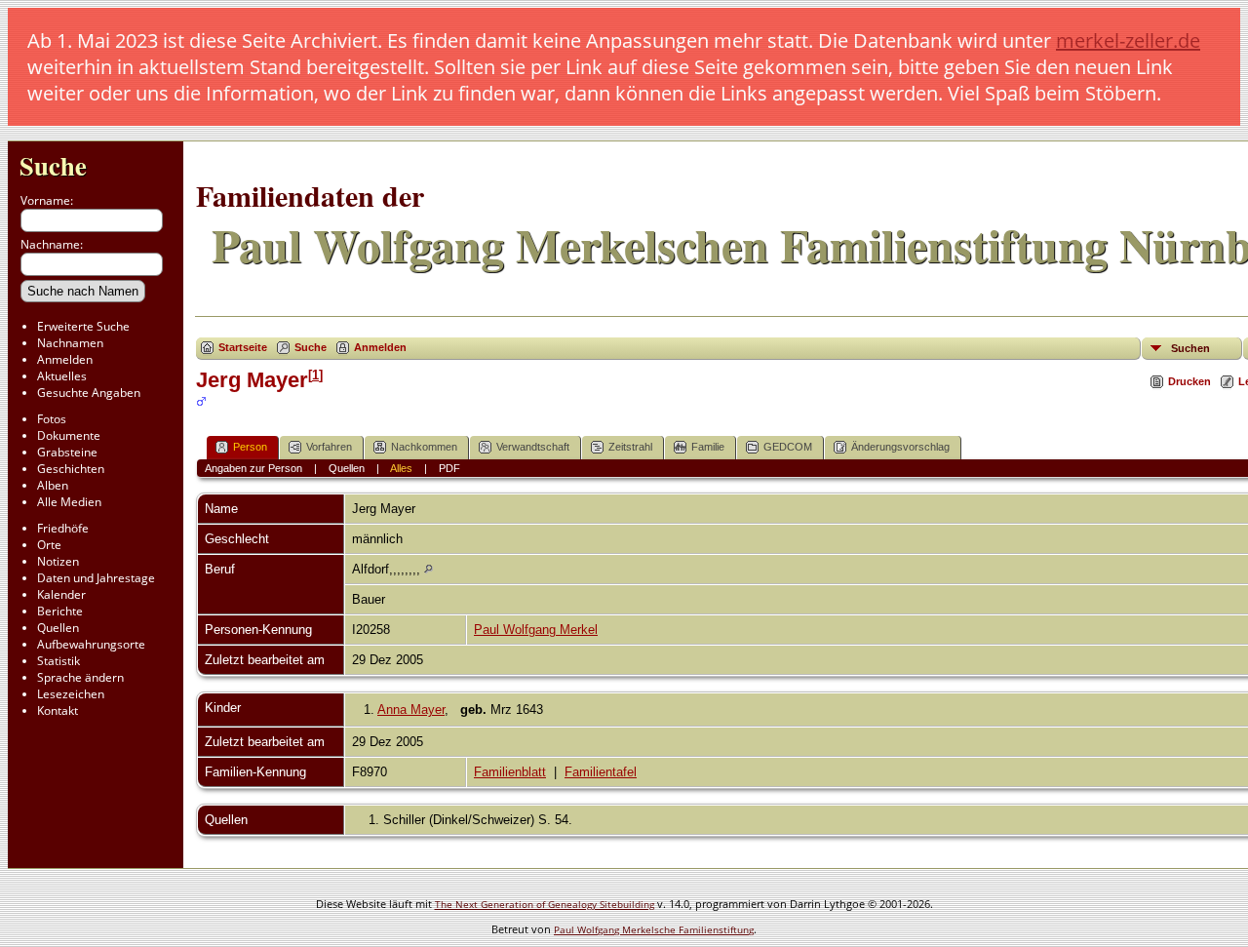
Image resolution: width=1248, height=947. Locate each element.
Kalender (61, 594)
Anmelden (65, 359)
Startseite (242, 347)
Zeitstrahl (630, 447)
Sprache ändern (80, 677)
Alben (52, 485)
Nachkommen (424, 447)
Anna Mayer (411, 709)
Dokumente (68, 435)
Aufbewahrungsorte (91, 644)
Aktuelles (62, 376)
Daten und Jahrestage (96, 578)
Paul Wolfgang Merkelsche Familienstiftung (654, 929)
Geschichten (70, 468)
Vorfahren (329, 447)
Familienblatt (510, 772)
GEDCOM (787, 447)
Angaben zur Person (253, 468)
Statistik (58, 660)
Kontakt (57, 710)
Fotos (51, 419)
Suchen (1190, 348)
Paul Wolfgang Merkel (536, 629)
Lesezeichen (70, 694)
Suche (53, 165)
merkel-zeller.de (1128, 40)
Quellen (58, 627)
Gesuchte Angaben (88, 392)
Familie (707, 447)
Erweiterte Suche (83, 326)
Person (250, 447)
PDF (449, 468)
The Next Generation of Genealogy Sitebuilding (544, 904)
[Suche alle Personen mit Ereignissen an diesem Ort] (428, 569)
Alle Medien (69, 501)
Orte (49, 544)
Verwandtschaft (532, 447)
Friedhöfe (63, 528)
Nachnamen (70, 343)
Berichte (60, 611)
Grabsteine (67, 452)
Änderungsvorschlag (900, 447)
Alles (401, 468)
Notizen (58, 561)
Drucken (1189, 381)
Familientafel (601, 772)
